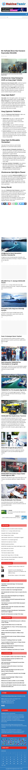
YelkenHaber (3, 717)
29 (17, 763)
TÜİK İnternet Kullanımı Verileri (7, 552)
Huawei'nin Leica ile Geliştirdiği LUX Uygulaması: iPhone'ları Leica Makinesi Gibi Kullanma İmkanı (17, 571)
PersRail (8, 731)
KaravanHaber (21, 716)
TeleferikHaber (7, 653)
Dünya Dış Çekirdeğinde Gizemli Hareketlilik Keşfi (12, 682)
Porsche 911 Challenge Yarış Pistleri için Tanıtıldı (12, 649)
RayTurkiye (20, 724)
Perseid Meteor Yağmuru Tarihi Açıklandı (16, 575)
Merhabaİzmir (15, 716)
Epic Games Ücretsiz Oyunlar (7, 550)
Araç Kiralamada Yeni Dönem (11, 500)
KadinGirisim (21, 714)
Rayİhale (20, 725)
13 (10, 759)
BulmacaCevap (4, 724)
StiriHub (2, 732)
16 (21, 759)
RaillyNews (3, 729)
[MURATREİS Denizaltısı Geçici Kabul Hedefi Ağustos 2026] (14, 465)
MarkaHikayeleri (21, 720)
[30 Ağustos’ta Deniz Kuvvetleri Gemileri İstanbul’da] (14, 244)
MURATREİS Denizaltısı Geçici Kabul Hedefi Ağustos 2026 (13, 474)
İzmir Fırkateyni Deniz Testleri (11, 336)
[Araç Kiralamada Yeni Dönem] (14, 491)
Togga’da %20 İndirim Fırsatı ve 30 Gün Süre (11, 624)
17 (24, 759)
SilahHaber (3, 719)
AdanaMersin (9, 716)
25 (3, 763)
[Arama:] (14, 17)
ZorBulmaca (3, 725)
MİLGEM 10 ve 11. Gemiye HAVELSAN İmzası (13, 281)
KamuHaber (9, 717)
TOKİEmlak (3, 727)
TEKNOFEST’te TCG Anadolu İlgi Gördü (14, 390)
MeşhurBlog (24, 725)
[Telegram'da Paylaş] (21, 204)
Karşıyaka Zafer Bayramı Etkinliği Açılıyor (12, 309)
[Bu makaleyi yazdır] (14, 204)
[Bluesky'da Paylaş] (23, 204)
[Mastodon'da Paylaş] (18, 204)
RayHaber (5, 580)
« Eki (2, 765)
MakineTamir (18, 717)
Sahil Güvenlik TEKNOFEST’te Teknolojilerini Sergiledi (11, 363)
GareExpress (19, 729)
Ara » (5, 765)
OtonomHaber (7, 617)
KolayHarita (15, 724)
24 (24, 761)
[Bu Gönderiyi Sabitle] (9, 204)
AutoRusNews (9, 732)
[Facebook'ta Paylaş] (2, 204)
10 (24, 757)
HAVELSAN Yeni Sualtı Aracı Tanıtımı (13, 416)
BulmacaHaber (4, 721)
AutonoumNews (9, 729)
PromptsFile (14, 732)
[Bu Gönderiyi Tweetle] (5, 204)
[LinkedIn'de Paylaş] (7, 204)
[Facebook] (2, 705)
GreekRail (18, 731)
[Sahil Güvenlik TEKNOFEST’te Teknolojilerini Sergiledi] (14, 353)
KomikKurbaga (10, 724)
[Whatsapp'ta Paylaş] (16, 204)
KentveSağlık (8, 725)
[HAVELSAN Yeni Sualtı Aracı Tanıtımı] (14, 407)
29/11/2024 (4, 56)
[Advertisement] (14, 35)
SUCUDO (3, 713)
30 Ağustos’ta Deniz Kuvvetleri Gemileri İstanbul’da (11, 254)
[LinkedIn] (4, 705)
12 (6, 759)
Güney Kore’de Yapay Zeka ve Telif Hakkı (9, 555)
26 (6, 763)
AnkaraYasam (4, 716)
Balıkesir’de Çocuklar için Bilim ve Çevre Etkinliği (12, 680)
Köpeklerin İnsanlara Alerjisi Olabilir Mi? (16, 566)
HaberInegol (3, 720)
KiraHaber (14, 720)
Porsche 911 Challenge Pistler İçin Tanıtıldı (11, 640)
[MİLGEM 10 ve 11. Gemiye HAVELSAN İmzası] (14, 272)
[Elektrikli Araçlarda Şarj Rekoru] (14, 439)
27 (10, 763)
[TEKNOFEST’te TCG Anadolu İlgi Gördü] (14, 381)
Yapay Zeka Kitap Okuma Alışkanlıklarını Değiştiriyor (12, 557)
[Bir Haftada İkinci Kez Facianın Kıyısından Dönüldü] (14, 72)
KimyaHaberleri (10, 714)
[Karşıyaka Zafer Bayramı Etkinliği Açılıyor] (14, 300)
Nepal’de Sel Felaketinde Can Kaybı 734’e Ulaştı (12, 614)
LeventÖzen (15, 714)
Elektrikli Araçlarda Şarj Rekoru (12, 448)
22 (17, 761)
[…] (2, 261)
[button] (26, 14)
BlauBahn (14, 729)
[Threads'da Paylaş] (25, 204)
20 (10, 761)
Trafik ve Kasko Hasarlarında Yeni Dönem (11, 630)
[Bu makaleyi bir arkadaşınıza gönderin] (11, 204)
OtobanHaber (9, 720)
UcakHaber (14, 717)
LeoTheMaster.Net (9, 719)
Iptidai (23, 717)
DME (5, 732)
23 (21, 761)
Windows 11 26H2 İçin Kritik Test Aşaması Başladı (12, 587)
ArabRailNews (4, 731)
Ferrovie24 (22, 731)
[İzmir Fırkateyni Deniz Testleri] (14, 327)
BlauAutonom (13, 731)
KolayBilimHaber (16, 719)
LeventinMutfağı (15, 725)
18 (3, 761)
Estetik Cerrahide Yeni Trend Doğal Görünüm (11, 589)
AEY (17, 720)
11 (3, 759)
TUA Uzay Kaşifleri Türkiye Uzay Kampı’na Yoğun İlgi (13, 656)
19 (6, 761)
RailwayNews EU (20, 732)
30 (21, 763)
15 (17, 759)
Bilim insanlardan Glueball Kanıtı (8, 559)
